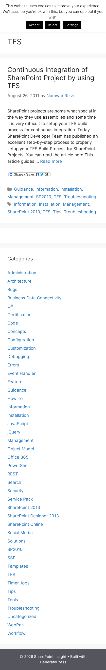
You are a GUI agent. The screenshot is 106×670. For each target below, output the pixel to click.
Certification (19, 314)
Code (12, 323)
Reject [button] (52, 25)
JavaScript (17, 423)
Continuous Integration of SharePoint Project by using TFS (50, 78)
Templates (17, 566)
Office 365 (17, 457)
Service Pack (20, 499)
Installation (71, 189)
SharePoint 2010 (23, 211)
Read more (51, 161)
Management (20, 196)
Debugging (18, 356)
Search (14, 482)
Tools (12, 599)
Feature (14, 381)
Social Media (20, 532)
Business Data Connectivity (34, 297)
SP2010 (43, 196)
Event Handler (21, 373)
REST (12, 473)
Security (15, 490)
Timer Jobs (18, 582)
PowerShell (18, 465)
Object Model (20, 448)
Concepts (16, 331)
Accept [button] (34, 25)
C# (10, 306)
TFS (58, 196)
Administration (21, 272)
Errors (13, 364)
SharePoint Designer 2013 (33, 515)
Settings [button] (72, 25)
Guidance (23, 189)
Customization (21, 348)
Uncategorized (21, 616)
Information (46, 189)
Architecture (19, 281)
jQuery (13, 432)
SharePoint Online (25, 524)
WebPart (16, 624)
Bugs (12, 289)
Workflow (16, 633)
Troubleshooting (80, 196)
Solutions (16, 541)
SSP (11, 557)
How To (15, 398)
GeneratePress (53, 662)
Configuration (20, 339)
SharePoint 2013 (23, 507)
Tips (57, 211)
